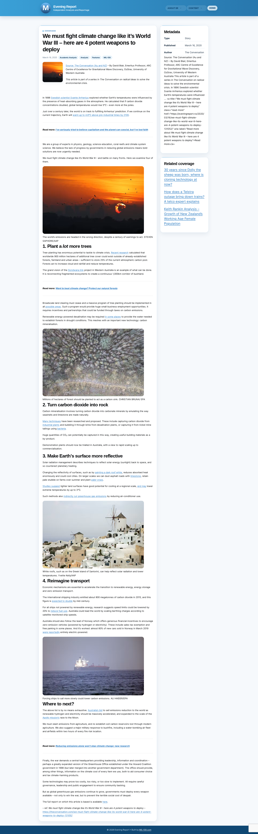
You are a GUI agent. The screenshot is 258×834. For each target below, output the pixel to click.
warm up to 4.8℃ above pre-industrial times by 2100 (101, 115)
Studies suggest (51, 486)
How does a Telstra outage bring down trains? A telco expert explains (184, 196)
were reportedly (51, 632)
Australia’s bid (95, 710)
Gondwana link (76, 270)
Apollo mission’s (51, 717)
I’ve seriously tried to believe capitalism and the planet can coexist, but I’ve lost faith (102, 129)
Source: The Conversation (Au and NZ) (86, 65)
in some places (113, 316)
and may (141, 486)
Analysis (84, 57)
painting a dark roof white (108, 472)
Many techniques (52, 421)
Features (96, 57)
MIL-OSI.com (145, 829)
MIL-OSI (107, 57)
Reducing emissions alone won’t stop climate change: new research (93, 746)
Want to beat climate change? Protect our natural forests (86, 288)
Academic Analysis (68, 57)
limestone (135, 476)
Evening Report (64, 6)
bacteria (61, 428)
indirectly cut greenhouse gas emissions (85, 496)
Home (212, 8)
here (105, 801)
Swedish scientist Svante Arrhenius (70, 97)
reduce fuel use (59, 611)
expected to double (62, 601)
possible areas (53, 306)
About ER (173, 8)
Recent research (119, 252)
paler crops (97, 479)
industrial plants (51, 425)
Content (194, 8)
